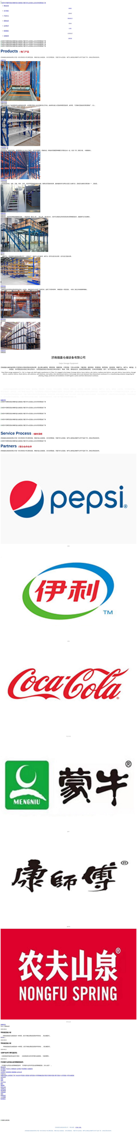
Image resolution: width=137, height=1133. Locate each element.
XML (80, 1127)
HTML (77, 1127)
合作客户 (19, 1068)
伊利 (2, 1080)
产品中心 (8, 1068)
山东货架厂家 (4, 147)
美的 (2, 1094)
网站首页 (3, 1067)
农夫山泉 (3, 1087)
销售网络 (13, 1072)
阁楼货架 (3, 213)
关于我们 (3, 1068)
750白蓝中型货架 (20, 1075)
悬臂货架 (3, 286)
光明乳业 (3, 1088)
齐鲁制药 (3, 1092)
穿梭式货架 (4, 102)
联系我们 (24, 1068)
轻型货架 (32, 1075)
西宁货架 (57, 1075)
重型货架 (3, 319)
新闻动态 (13, 1068)
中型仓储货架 (70, 1075)
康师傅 (2, 1085)
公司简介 (3, 1072)
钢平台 (2, 253)
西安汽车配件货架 (49, 1075)
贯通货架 (3, 350)
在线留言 (30, 1068)
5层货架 (27, 1075)
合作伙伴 (19, 1072)
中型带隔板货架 (39, 1075)
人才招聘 (3, 1097)
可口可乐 (3, 1082)
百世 (2, 1078)
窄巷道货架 (4, 180)
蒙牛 (2, 1083)
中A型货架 (63, 1075)
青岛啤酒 (3, 1090)
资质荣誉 (8, 1072)
